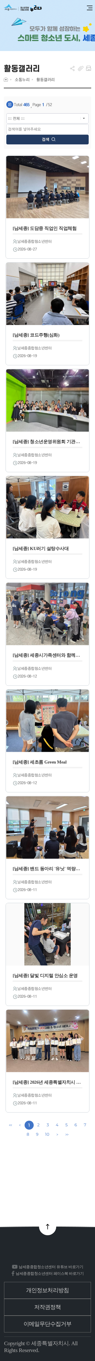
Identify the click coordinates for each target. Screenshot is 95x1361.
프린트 (88, 68)
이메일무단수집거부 (48, 1324)
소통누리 (22, 79)
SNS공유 (72, 68)
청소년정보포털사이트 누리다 (23, 8)
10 (47, 1134)
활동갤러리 (45, 79)
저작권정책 (47, 1307)
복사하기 (80, 68)
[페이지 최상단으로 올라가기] (47, 1226)
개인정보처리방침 (47, 1290)
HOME (6, 79)
